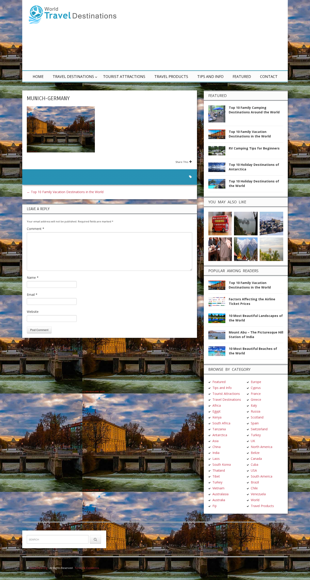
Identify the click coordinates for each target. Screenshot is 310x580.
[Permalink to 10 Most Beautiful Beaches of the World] (218, 352)
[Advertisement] (209, 35)
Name (33, 277)
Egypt (216, 411)
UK (253, 441)
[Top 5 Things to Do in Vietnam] (246, 223)
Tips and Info (210, 76)
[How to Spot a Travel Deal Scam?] (220, 248)
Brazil (255, 482)
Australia (218, 500)
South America (261, 476)
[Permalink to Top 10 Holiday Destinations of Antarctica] (218, 168)
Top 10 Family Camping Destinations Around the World (254, 109)
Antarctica (219, 435)
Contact (269, 76)
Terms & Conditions (87, 568)
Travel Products (171, 76)
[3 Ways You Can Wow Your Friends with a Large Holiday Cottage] (271, 223)
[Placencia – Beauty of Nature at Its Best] (271, 248)
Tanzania (219, 429)
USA (254, 470)
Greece (256, 399)
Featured (242, 76)
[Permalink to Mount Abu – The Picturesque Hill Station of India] (218, 336)
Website (33, 311)
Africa (216, 405)
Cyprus (256, 388)
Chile (254, 488)
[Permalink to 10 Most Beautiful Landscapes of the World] (218, 319)
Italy (254, 405)
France (256, 393)
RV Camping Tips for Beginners (254, 148)
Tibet (216, 476)
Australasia (220, 494)
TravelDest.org (38, 568)
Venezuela (258, 494)
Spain (255, 423)
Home (38, 76)
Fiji (214, 506)
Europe (256, 382)
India (215, 453)
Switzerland (259, 429)
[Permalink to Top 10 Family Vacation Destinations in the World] (218, 135)
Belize (255, 453)
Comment (35, 229)
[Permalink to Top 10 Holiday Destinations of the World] (218, 185)
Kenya (216, 417)
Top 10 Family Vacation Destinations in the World (65, 192)
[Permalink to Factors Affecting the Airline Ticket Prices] (218, 303)
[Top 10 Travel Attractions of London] (220, 223)
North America (261, 447)
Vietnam (218, 488)
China (216, 447)
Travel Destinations (73, 76)
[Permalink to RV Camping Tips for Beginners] (218, 152)
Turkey (217, 482)
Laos (216, 458)
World (255, 500)
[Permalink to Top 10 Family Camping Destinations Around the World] (218, 115)
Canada (256, 458)
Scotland (257, 417)
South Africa (221, 423)
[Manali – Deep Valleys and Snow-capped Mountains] (246, 248)
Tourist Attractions (124, 76)
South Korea (221, 464)
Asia (215, 441)
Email (32, 294)
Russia (255, 411)
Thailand (218, 470)
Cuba (254, 464)
